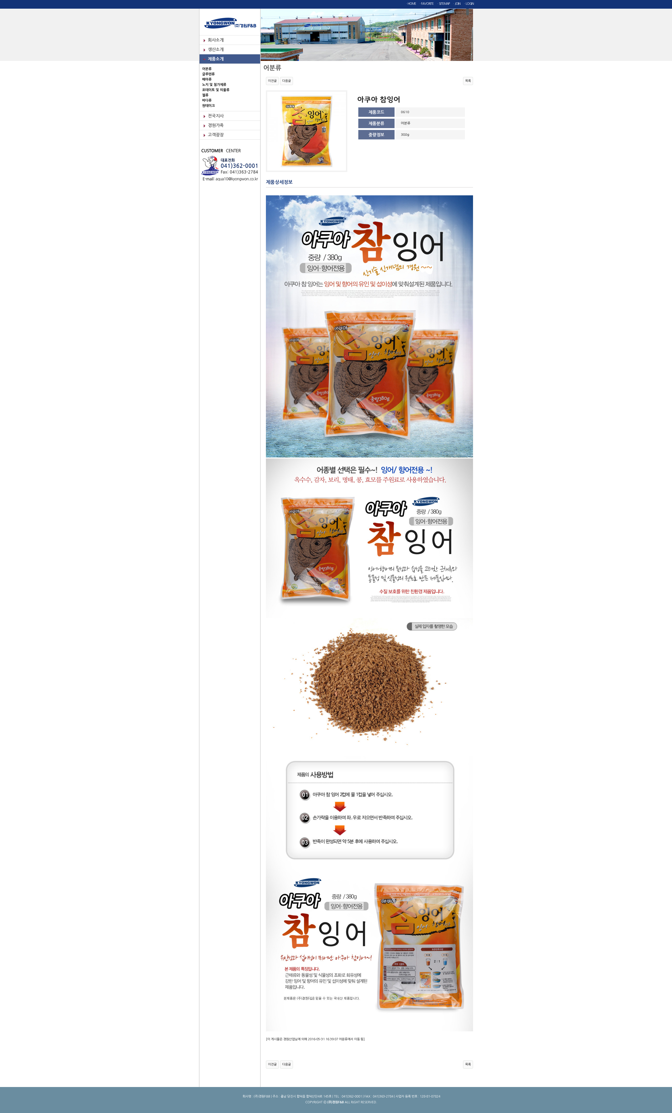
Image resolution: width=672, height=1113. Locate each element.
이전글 (272, 80)
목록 (468, 80)
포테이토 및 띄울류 (215, 90)
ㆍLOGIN (468, 3)
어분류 (207, 69)
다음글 (286, 80)
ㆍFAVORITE (426, 3)
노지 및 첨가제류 (214, 84)
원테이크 (208, 105)
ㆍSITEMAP (443, 3)
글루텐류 (208, 74)
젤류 (205, 95)
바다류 (207, 100)
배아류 (207, 79)
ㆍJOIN (456, 3)
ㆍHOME (410, 3)
